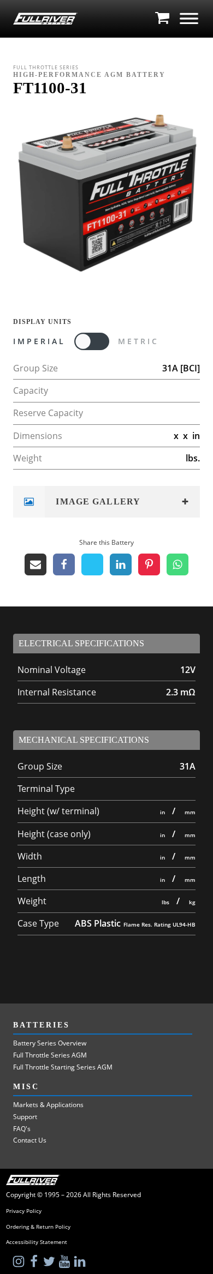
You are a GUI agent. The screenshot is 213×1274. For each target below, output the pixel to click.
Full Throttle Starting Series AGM (63, 1067)
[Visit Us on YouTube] (65, 1261)
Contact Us (29, 1140)
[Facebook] (64, 564)
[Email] (35, 564)
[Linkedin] (121, 564)
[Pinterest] (149, 564)
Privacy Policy (24, 1211)
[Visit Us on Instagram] (19, 1261)
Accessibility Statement (36, 1242)
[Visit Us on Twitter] (50, 1261)
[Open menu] (189, 18)
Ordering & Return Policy (38, 1227)
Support (25, 1117)
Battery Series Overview (49, 1043)
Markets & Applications (48, 1105)
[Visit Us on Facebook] (35, 1261)
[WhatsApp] (177, 564)
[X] (92, 564)
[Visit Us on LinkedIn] (80, 1261)
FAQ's (22, 1129)
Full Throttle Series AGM (50, 1055)
